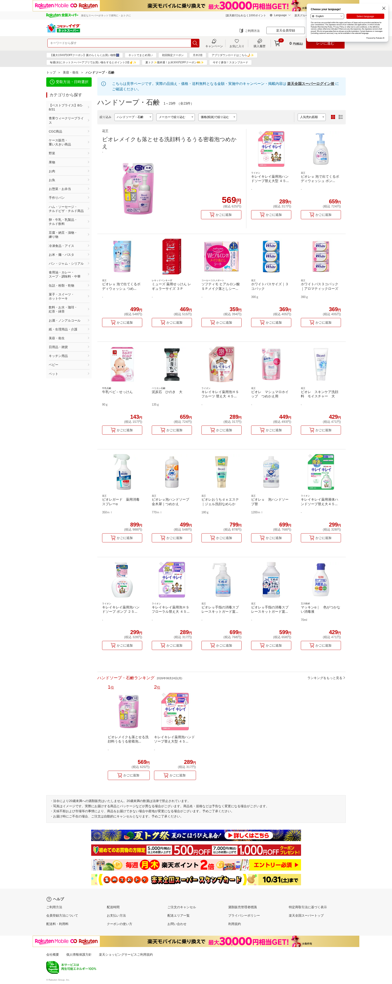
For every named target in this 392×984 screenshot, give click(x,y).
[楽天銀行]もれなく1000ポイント (246, 15)
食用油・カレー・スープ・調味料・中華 (65, 274)
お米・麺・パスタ (61, 254)
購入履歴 (259, 46)
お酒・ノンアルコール (65, 320)
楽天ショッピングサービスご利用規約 (126, 954)
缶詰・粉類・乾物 (61, 285)
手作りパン (57, 197)
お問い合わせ (176, 924)
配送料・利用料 (57, 924)
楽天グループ (302, 15)
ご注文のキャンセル (181, 907)
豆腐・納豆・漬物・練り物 (63, 235)
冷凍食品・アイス (61, 246)
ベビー (53, 365)
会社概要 (52, 954)
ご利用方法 (252, 30)
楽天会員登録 (285, 30)
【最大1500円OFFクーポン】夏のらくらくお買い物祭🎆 (84, 55)
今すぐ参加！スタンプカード (230, 62)
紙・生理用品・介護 (63, 329)
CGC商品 (55, 131)
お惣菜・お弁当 (60, 189)
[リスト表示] (340, 117)
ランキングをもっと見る (324, 678)
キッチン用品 (58, 356)
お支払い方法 (116, 915)
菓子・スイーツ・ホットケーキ (61, 296)
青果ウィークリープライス (66, 120)
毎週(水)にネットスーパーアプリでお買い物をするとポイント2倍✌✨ (93, 62)
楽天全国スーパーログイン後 (310, 84)
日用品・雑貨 (58, 347)
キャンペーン (214, 46)
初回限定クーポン (173, 55)
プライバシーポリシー (244, 915)
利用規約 (234, 924)
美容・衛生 (71, 72)
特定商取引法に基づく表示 (308, 907)
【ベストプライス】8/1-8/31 (66, 107)
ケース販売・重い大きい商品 (60, 142)
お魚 (52, 180)
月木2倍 (198, 55)
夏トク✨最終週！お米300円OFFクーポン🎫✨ (174, 62)
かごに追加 (224, 214)
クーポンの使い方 (119, 924)
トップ (51, 72)
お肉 (52, 171)
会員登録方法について (62, 915)
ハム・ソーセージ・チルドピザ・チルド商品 (66, 209)
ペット (53, 374)
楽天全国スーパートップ (306, 915)
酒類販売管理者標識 (242, 907)
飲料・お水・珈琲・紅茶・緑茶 (63, 309)
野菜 (52, 153)
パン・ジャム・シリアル (66, 263)
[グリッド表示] (333, 117)
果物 (52, 162)
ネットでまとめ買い (140, 55)
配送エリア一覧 (178, 915)
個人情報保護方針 (79, 954)
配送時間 (113, 907)
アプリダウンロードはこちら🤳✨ (233, 55)
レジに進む (325, 43)
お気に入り (237, 46)
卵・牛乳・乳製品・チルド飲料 (63, 222)
